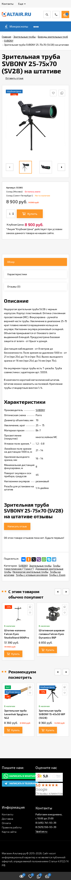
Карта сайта (9, 831)
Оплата (6, 823)
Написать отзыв (17, 526)
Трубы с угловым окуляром (32, 574)
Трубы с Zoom (57, 574)
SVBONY (40, 410)
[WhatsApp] (44, 559)
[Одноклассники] (28, 559)
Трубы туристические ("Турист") (32, 567)
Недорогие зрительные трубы (30, 571)
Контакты (7, 814)
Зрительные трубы (40, 565)
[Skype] (49, 559)
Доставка (7, 818)
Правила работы (12, 827)
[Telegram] (54, 559)
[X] (33, 559)
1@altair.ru (41, 831)
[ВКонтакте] (23, 559)
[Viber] (39, 559)
